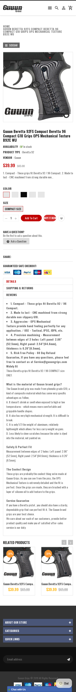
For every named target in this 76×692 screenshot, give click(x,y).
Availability (10, 147)
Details (11, 281)
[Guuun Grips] (38, 684)
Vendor (7, 158)
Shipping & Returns (19, 288)
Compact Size (13, 209)
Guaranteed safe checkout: (20, 266)
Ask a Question (18, 241)
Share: (7, 257)
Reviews (11, 295)
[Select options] (25, 575)
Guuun (17, 157)
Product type (11, 152)
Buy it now (50, 218)
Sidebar (13, 45)
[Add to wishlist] (61, 218)
